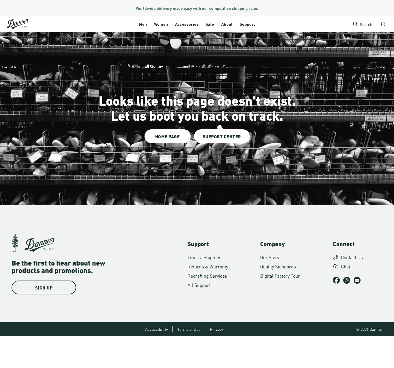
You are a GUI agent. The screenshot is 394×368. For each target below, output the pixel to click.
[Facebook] (336, 280)
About (227, 23)
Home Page (167, 136)
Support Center (222, 136)
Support (247, 23)
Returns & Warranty (207, 266)
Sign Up (44, 287)
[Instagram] (346, 280)
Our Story (269, 257)
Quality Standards (278, 266)
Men (143, 23)
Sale (210, 23)
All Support (199, 284)
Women (161, 23)
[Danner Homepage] (25, 24)
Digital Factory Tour (280, 275)
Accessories (187, 23)
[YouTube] (357, 280)
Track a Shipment (205, 257)
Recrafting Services (207, 275)
